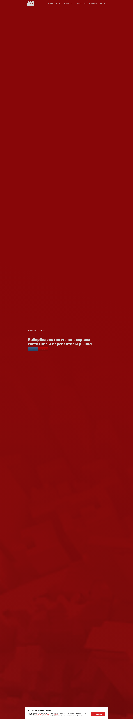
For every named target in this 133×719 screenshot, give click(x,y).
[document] (66, 359)
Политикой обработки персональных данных (48, 714)
